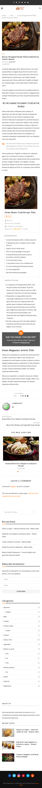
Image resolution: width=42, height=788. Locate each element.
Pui (23, 658)
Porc (23, 653)
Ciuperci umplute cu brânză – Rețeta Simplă (16, 542)
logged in (13, 486)
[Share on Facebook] (20, 396)
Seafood (22, 681)
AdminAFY (12, 62)
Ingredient (22, 644)
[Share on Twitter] (23, 396)
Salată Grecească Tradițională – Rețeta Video (17, 547)
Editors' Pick (22, 640)
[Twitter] (16, 2)
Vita (23, 663)
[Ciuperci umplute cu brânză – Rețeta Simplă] (8, 757)
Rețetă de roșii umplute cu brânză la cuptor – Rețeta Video (26, 744)
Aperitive (22, 607)
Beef (11, 15)
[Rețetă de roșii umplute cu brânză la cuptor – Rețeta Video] (8, 745)
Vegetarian (22, 686)
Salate (22, 677)
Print (9, 216)
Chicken (22, 621)
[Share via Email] (27, 396)
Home (4, 15)
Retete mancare (22, 667)
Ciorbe (23, 630)
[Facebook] (9, 775)
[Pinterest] (22, 2)
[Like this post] (17, 396)
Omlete (23, 612)
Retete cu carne (22, 649)
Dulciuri (22, 635)
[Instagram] (19, 2)
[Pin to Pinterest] (25, 396)
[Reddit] (28, 2)
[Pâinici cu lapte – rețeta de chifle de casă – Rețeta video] (8, 733)
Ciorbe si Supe (22, 626)
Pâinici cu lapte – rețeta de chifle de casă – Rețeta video (20, 529)
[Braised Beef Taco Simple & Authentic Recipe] (21, 449)
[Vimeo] (25, 2)
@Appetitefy (25, 342)
